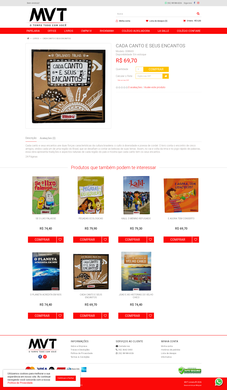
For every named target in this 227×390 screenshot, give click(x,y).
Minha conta (167, 346)
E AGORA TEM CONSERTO (181, 218)
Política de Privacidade (82, 353)
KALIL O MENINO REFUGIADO (136, 218)
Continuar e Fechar (66, 378)
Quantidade (122, 69)
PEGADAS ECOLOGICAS (91, 218)
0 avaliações (135, 87)
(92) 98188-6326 (174, 3)
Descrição (31, 138)
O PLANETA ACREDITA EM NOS (45, 294)
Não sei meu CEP (123, 80)
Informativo (166, 357)
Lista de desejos (169, 353)
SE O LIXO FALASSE (46, 218)
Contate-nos (124, 346)
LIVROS (36, 38)
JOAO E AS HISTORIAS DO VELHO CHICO (136, 296)
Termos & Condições (80, 357)
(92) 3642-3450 (125, 350)
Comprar (156, 69)
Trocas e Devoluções (80, 350)
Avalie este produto (154, 87)
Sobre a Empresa (79, 346)
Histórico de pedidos (170, 350)
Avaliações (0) (47, 138)
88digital (199, 385)
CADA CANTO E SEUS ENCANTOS (57, 38)
